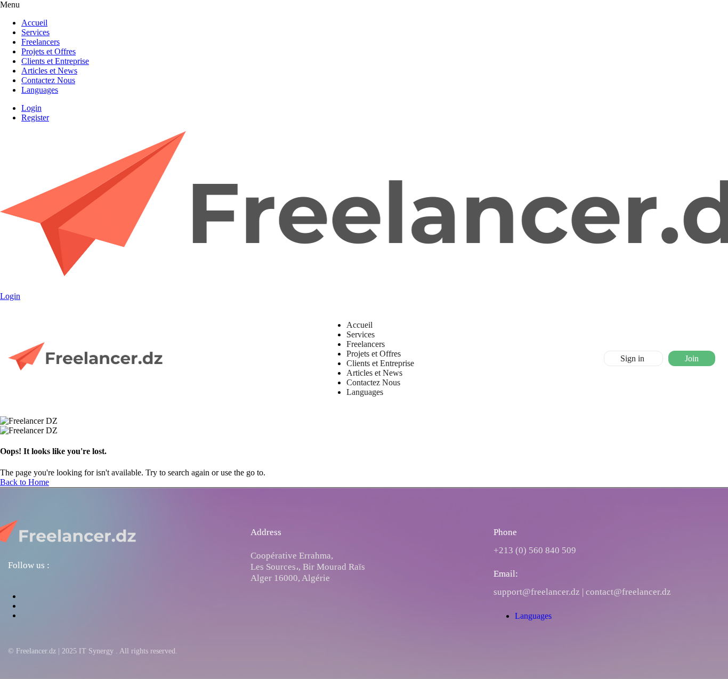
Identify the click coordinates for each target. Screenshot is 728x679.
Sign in (633, 358)
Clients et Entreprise (55, 61)
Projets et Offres (48, 51)
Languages (39, 89)
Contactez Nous (48, 80)
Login (31, 107)
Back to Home (24, 482)
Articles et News (49, 70)
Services (35, 32)
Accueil (34, 22)
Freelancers (40, 41)
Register (35, 117)
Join (692, 358)
